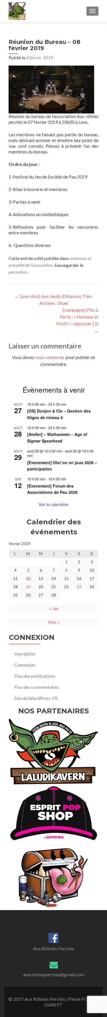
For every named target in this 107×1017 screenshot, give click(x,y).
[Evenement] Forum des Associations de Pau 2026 (52, 489)
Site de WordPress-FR (36, 698)
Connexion (24, 664)
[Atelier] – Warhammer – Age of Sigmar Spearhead (57, 437)
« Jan (53, 608)
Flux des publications (34, 676)
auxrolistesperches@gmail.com (53, 974)
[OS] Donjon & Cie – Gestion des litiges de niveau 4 (59, 414)
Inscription (24, 653)
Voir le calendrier (54, 504)
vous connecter (50, 357)
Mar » (54, 622)
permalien (18, 272)
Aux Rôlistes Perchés (53, 948)
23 (79, 586)
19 (28, 586)
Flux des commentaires (36, 687)
